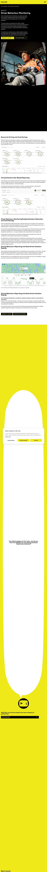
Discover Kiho (6, 717)
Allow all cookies (23, 440)
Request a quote (7, 37)
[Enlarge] (44, 147)
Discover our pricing (20, 314)
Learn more (8, 436)
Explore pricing (20, 37)
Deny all (36, 440)
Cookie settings (10, 440)
